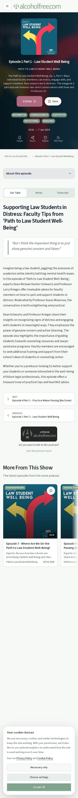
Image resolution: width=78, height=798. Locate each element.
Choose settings (39, 777)
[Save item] (51, 491)
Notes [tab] (39, 193)
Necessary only (39, 767)
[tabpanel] (39, 291)
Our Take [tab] (15, 193)
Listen (27, 101)
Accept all (39, 787)
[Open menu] (7, 6)
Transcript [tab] (63, 193)
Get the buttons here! (39, 451)
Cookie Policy (45, 758)
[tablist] (39, 193)
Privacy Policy (24, 758)
